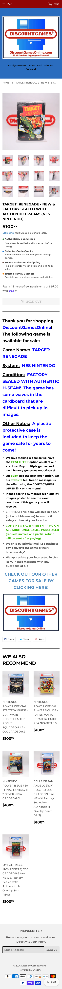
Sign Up (51, 949)
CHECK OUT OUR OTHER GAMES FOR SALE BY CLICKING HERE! (31, 581)
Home (5, 82)
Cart (56, 4)
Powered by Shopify (30, 969)
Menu (10, 4)
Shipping (8, 232)
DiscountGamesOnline (33, 965)
